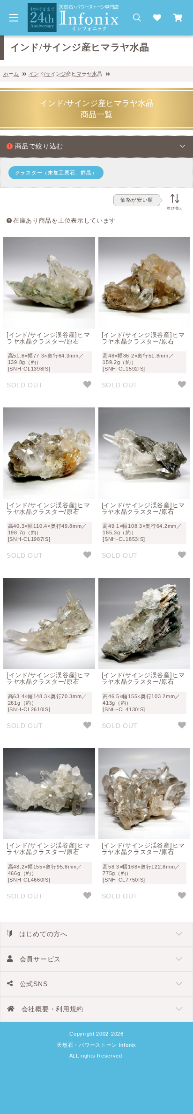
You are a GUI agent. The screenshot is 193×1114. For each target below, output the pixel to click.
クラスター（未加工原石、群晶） (56, 172)
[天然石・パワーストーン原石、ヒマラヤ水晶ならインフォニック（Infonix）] (73, 8)
